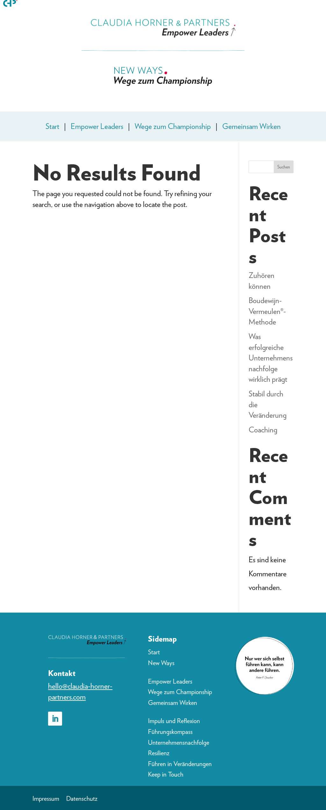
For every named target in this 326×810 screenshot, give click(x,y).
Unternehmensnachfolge (178, 742)
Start (52, 126)
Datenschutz (81, 799)
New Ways (161, 663)
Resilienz (158, 753)
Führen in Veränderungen (180, 764)
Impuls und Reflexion (174, 721)
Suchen (283, 166)
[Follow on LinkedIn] (55, 719)
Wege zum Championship (173, 126)
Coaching (263, 429)
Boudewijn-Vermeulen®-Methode (267, 311)
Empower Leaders (97, 126)
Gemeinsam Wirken (251, 126)
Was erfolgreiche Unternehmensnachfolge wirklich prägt (271, 358)
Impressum (45, 799)
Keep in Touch (165, 774)
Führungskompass (170, 731)
